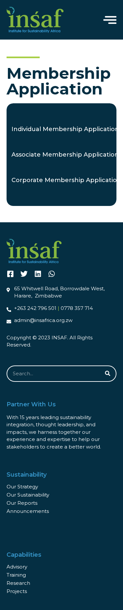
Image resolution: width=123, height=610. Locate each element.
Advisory (17, 567)
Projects (17, 591)
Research (18, 583)
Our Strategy (22, 486)
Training (16, 575)
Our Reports (22, 503)
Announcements (28, 511)
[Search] (107, 373)
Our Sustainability (28, 495)
